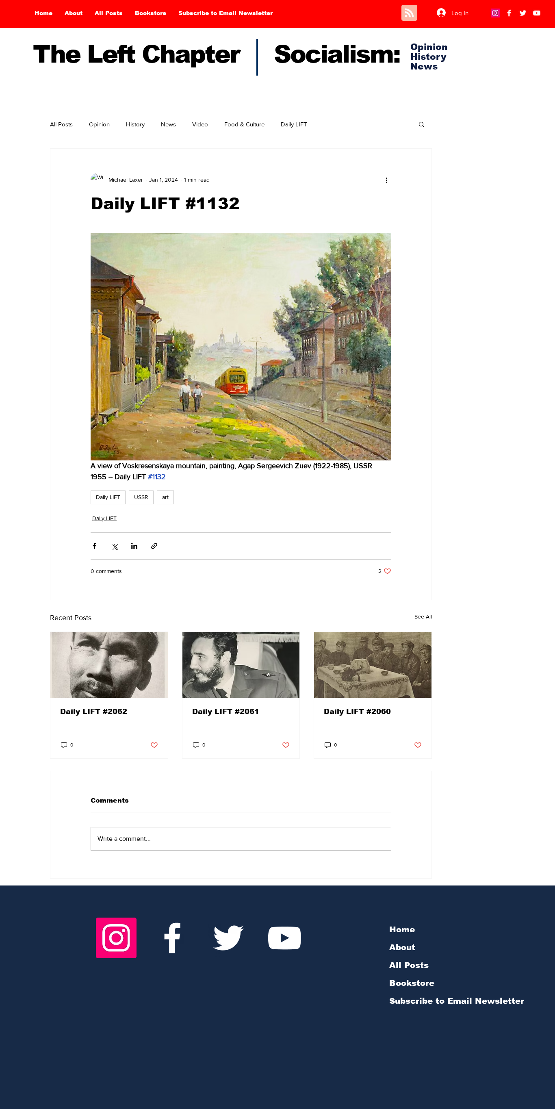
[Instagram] (495, 13)
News (168, 124)
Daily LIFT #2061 (225, 712)
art (165, 497)
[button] (421, 124)
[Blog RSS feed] (409, 13)
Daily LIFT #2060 (357, 712)
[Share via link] (154, 546)
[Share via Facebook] (94, 546)
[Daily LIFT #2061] (241, 665)
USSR (141, 497)
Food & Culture (244, 124)
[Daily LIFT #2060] (372, 665)
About (402, 947)
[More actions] (386, 179)
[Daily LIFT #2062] (109, 665)
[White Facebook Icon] (172, 938)
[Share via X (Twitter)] (114, 546)
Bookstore (411, 983)
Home (402, 929)
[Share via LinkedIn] (134, 546)
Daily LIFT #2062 (93, 712)
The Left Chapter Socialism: (216, 54)
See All (423, 616)
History (135, 124)
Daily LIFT (294, 124)
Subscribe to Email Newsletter (456, 1000)
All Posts (61, 124)
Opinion (99, 124)
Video (200, 124)
